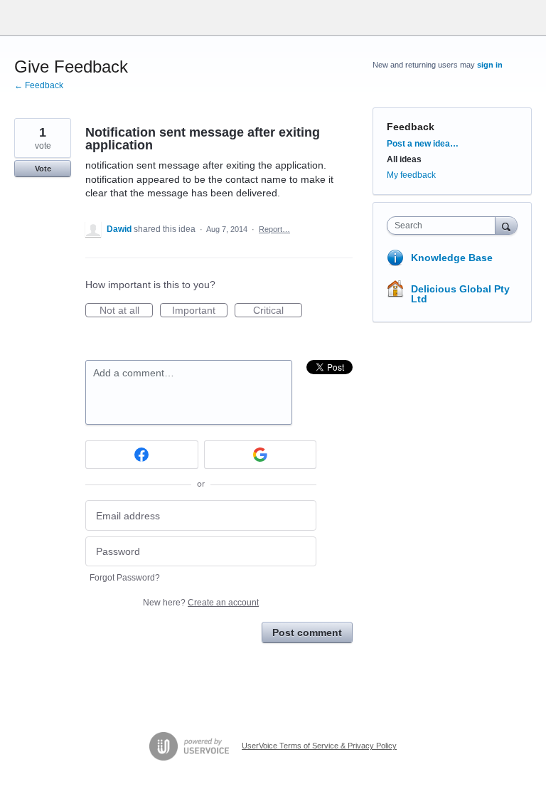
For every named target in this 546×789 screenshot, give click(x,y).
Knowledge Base (452, 257)
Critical (277, 311)
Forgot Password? (125, 578)
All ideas (404, 159)
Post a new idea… (423, 144)
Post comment (307, 632)
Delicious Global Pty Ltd (460, 294)
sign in (490, 64)
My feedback (411, 175)
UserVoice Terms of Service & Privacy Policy (319, 745)
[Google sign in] (260, 454)
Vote (43, 168)
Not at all (126, 311)
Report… (274, 229)
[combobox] (444, 226)
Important (200, 311)
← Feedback (38, 85)
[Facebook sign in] (141, 454)
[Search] (506, 225)
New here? (201, 603)
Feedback (410, 126)
